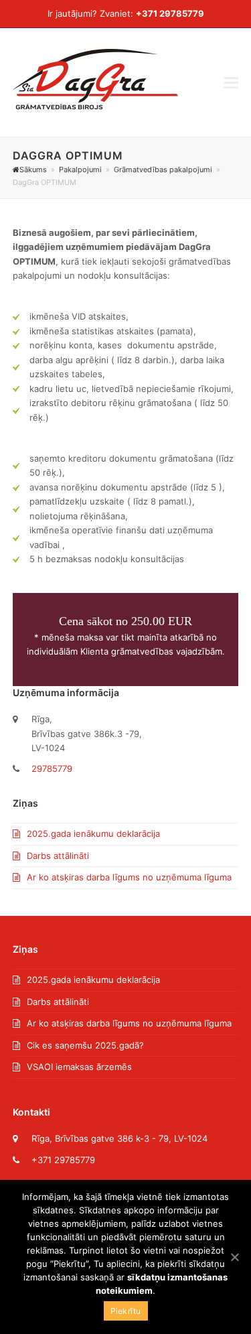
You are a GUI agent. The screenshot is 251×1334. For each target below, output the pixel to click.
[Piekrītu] (234, 1257)
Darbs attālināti (58, 855)
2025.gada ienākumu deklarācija (93, 833)
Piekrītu (125, 1311)
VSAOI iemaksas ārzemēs (79, 1066)
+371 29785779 (170, 13)
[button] (231, 82)
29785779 (51, 768)
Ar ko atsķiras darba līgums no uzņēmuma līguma (129, 877)
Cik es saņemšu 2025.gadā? (85, 1045)
